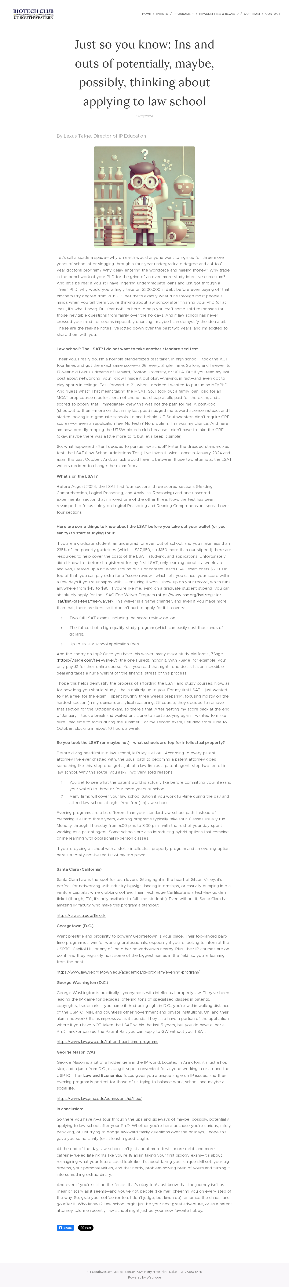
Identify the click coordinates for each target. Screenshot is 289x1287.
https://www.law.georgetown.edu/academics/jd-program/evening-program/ (128, 972)
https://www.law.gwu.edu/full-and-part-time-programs (107, 1041)
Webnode (154, 1277)
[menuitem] (147, 13)
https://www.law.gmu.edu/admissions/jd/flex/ (99, 1098)
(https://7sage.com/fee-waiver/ (86, 660)
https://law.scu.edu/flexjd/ (81, 915)
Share (67, 1227)
